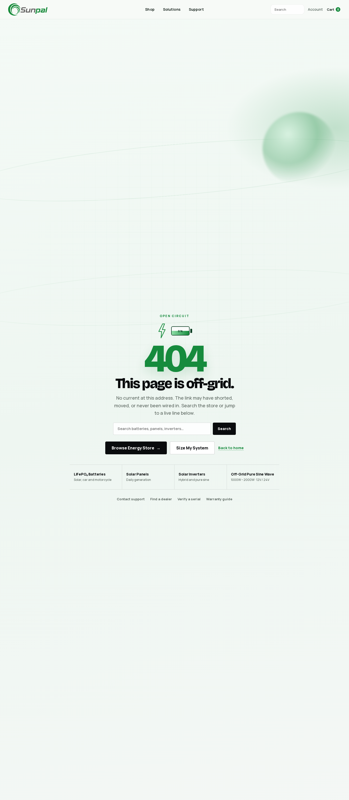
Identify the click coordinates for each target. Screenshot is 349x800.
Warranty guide (219, 499)
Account (315, 9)
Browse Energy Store (136, 448)
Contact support (131, 499)
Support (196, 9)
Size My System (192, 448)
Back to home (231, 447)
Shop (150, 9)
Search (224, 428)
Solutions (171, 9)
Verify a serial (189, 499)
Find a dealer (161, 499)
